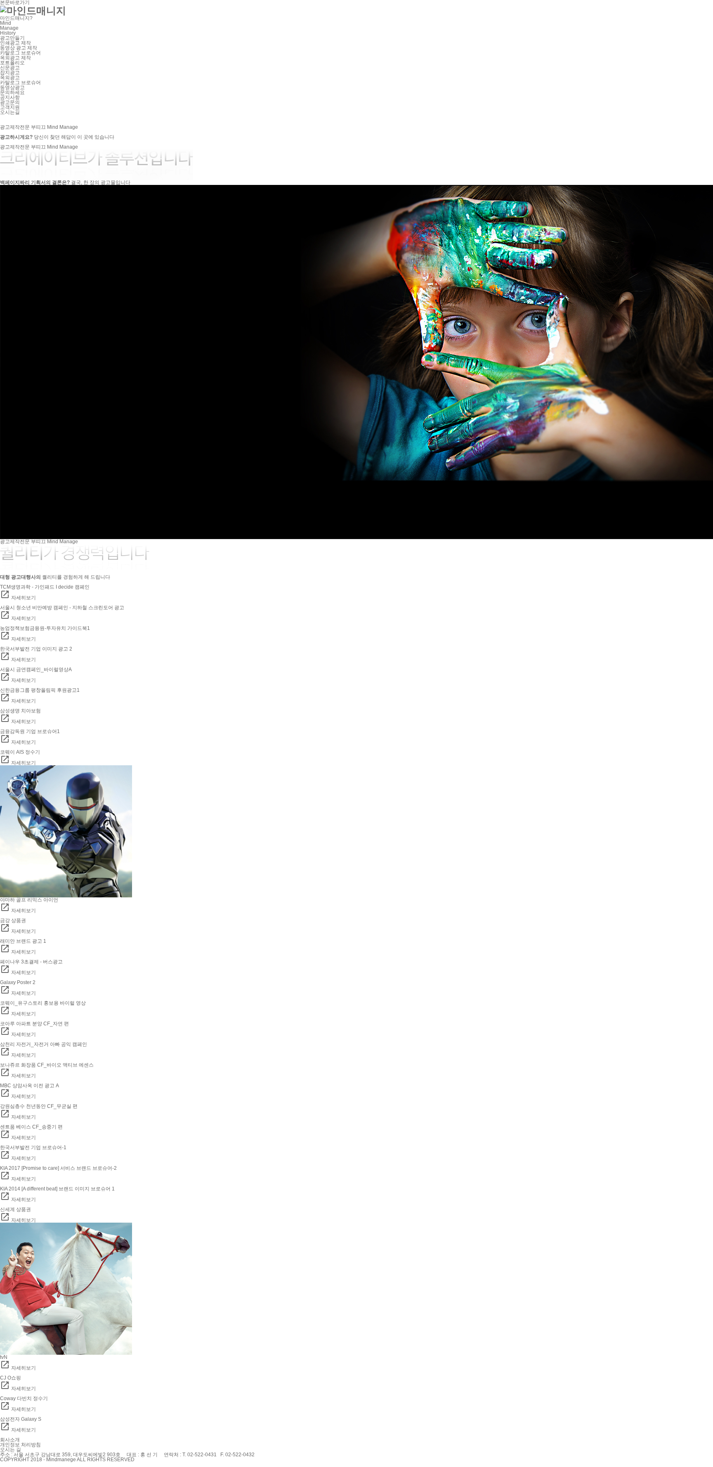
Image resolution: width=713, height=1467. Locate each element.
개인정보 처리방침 (20, 1445)
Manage (9, 28)
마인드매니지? (16, 18)
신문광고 (10, 68)
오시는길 (10, 112)
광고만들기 (12, 38)
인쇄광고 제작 (15, 43)
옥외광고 (10, 77)
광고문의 (10, 102)
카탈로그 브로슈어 (20, 53)
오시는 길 (10, 1450)
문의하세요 (12, 92)
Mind (5, 23)
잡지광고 (10, 73)
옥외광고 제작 (15, 58)
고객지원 (10, 107)
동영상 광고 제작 (18, 48)
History (8, 33)
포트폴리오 (12, 63)
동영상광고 (12, 87)
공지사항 (10, 97)
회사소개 (10, 1440)
